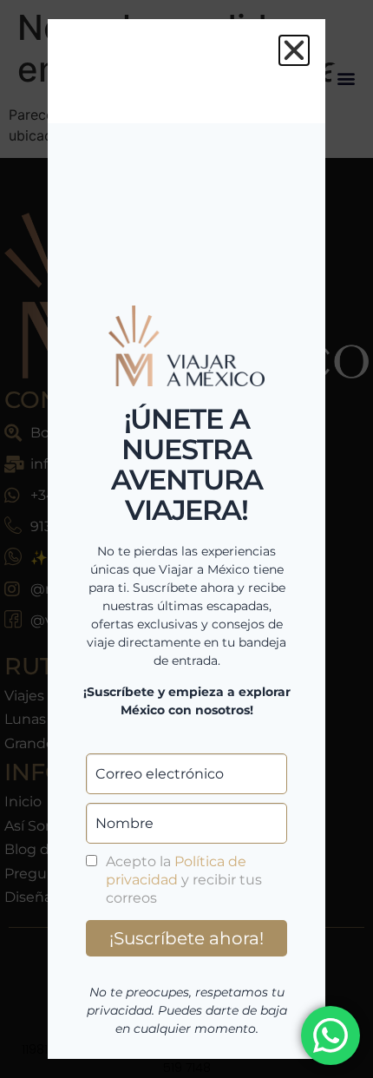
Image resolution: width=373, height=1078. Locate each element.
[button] (294, 50)
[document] (186, 539)
